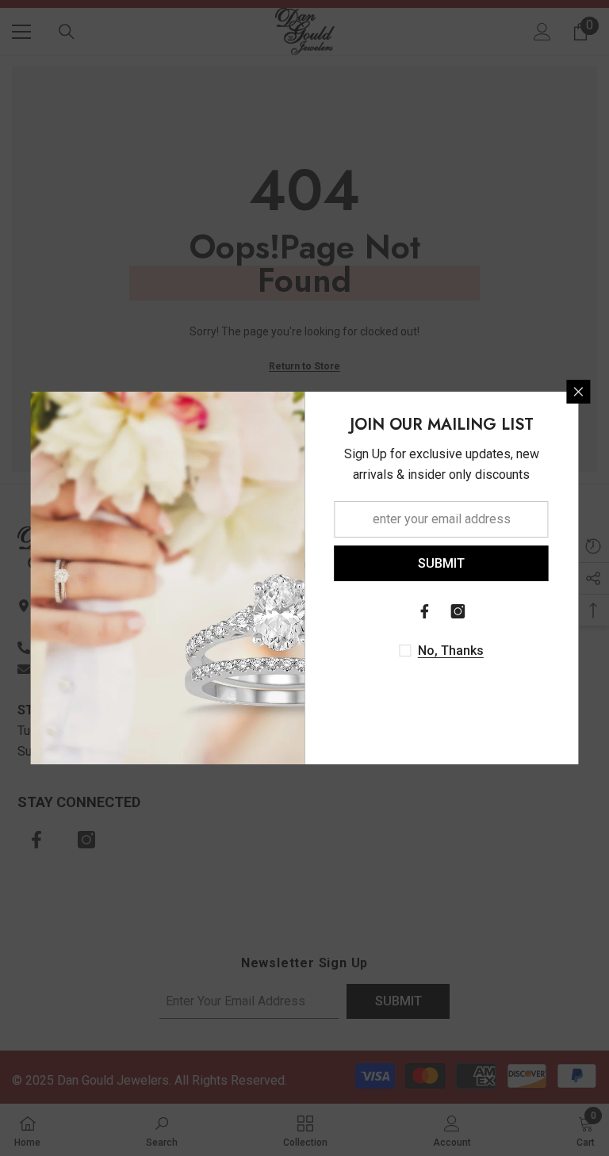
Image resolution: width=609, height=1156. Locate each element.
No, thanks (451, 650)
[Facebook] (425, 611)
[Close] (579, 392)
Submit (441, 563)
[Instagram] (458, 611)
